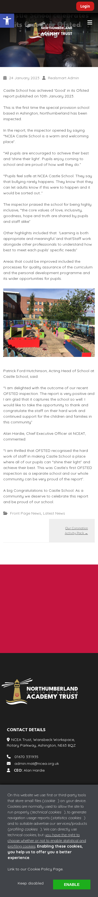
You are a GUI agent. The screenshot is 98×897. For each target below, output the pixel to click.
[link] (7, 21)
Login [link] (85, 6)
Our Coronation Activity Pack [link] (76, 530)
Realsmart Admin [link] (63, 77)
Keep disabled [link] (31, 883)
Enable (71, 884)
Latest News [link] (54, 513)
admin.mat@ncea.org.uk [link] (36, 624)
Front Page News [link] (25, 513)
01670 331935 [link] (26, 612)
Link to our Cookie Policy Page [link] (35, 869)
